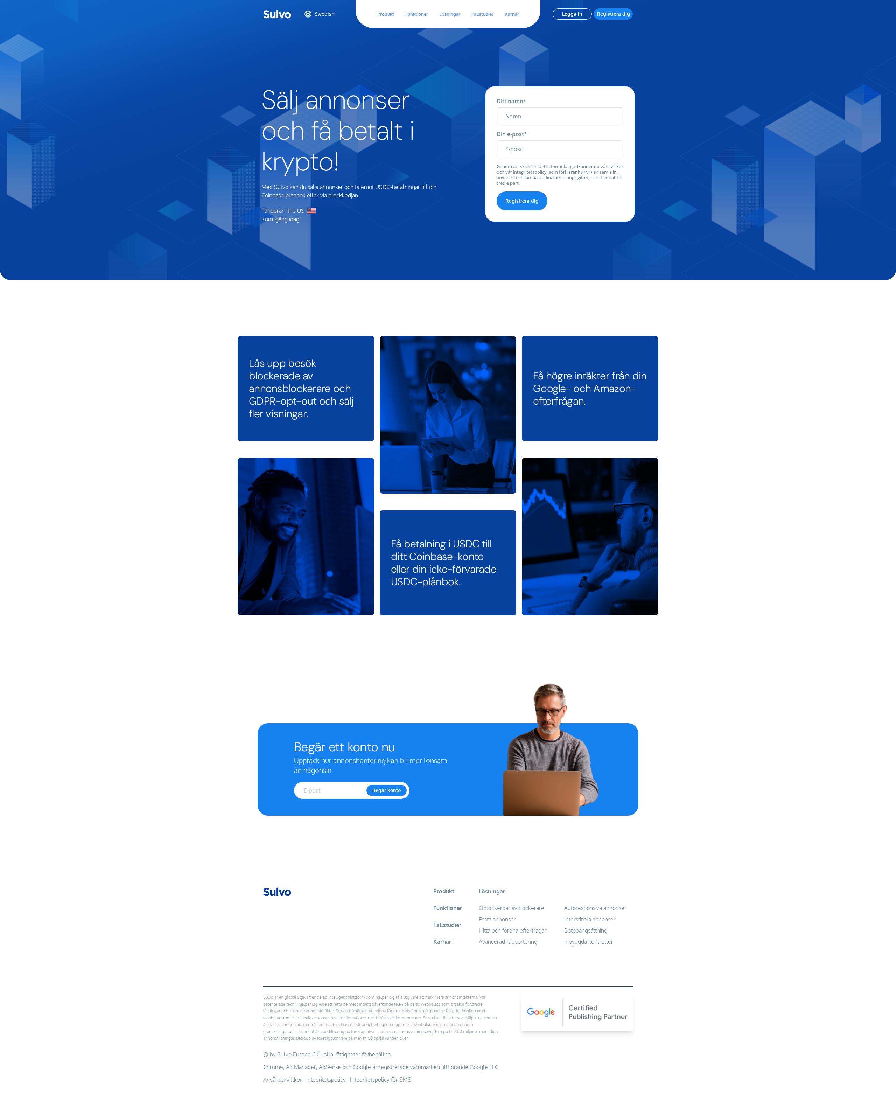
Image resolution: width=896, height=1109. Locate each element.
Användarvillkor (282, 1079)
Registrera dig (613, 14)
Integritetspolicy (326, 1079)
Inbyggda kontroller (588, 941)
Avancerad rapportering (508, 941)
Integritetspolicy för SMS (380, 1079)
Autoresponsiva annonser (595, 908)
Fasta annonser (497, 919)
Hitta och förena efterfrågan (513, 930)
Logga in (572, 14)
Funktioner (416, 14)
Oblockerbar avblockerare (511, 908)
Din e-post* (512, 134)
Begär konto (386, 790)
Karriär (512, 14)
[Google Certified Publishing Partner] (577, 1041)
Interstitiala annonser (590, 919)
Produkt (385, 14)
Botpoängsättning (585, 930)
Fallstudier (482, 14)
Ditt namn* (511, 101)
